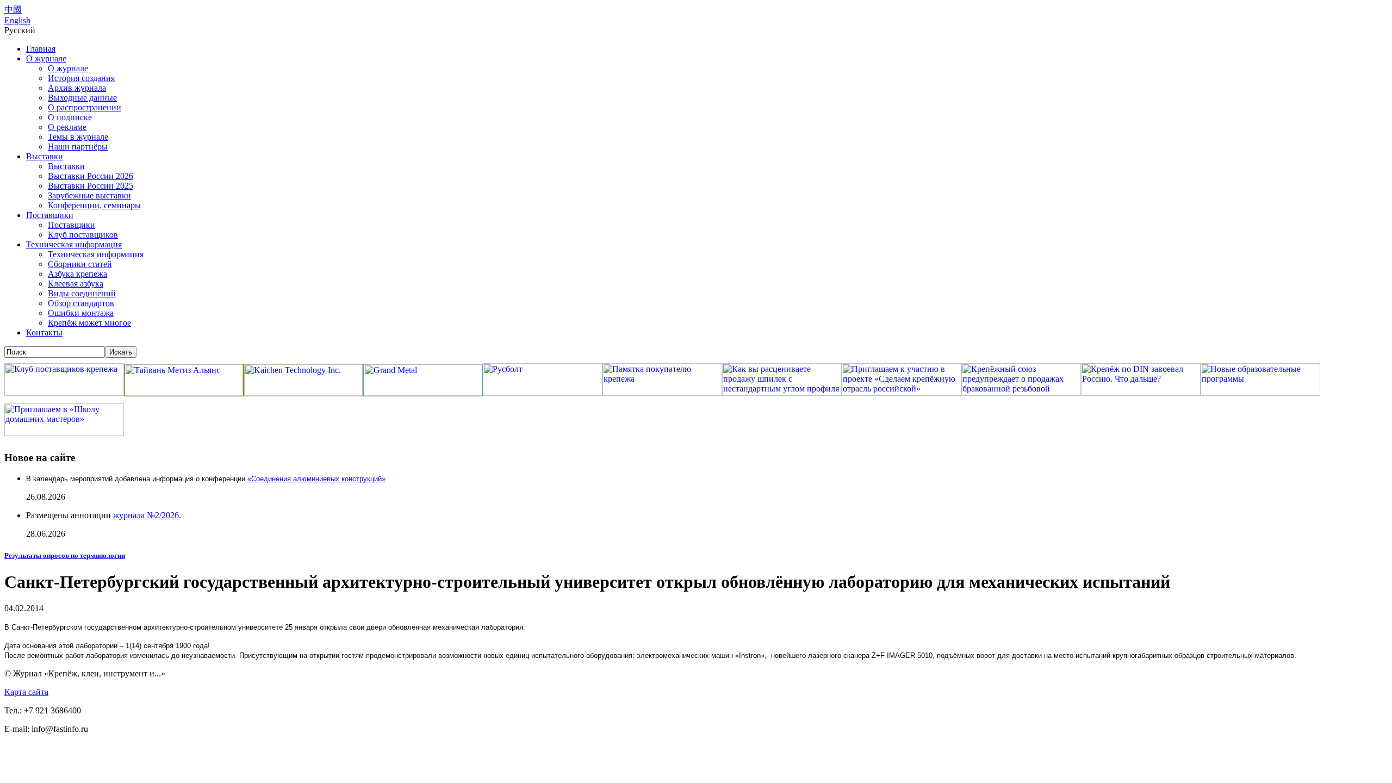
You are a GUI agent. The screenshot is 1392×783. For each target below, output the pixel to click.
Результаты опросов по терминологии (64, 555)
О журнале (46, 58)
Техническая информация (74, 244)
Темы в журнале (78, 136)
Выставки (44, 156)
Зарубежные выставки (89, 195)
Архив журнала (77, 87)
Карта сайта (26, 692)
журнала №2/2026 (146, 515)
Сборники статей (80, 264)
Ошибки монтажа (81, 313)
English (17, 20)
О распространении (84, 107)
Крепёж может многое (89, 322)
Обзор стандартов (81, 303)
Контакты (44, 332)
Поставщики (49, 215)
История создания (81, 78)
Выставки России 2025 (90, 185)
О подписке (70, 117)
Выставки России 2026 (90, 176)
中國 (13, 9)
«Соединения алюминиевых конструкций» (316, 479)
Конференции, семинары (94, 205)
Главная (40, 48)
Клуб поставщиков (83, 234)
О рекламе (67, 127)
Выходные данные (82, 97)
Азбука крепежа (77, 273)
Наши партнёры (78, 146)
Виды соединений (82, 293)
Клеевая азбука (75, 283)
